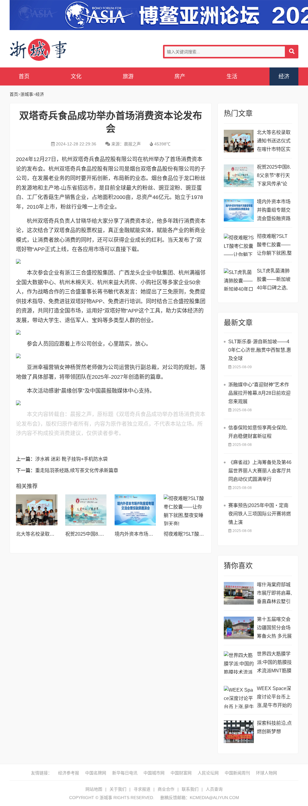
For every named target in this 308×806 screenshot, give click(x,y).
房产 (179, 76)
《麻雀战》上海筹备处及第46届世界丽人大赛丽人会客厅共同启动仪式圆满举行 (259, 471)
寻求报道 (142, 789)
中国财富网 (181, 772)
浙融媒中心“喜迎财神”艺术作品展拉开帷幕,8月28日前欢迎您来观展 (259, 393)
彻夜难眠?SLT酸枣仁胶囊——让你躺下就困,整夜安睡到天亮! (274, 245)
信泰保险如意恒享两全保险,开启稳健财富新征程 (257, 432)
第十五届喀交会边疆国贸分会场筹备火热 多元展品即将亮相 (274, 628)
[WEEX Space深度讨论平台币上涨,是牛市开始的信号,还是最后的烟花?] (239, 697)
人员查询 (214, 789)
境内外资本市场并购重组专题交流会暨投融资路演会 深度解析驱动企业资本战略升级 (274, 211)
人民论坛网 (208, 772)
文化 (76, 76)
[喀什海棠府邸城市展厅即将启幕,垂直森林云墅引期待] (239, 593)
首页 (24, 76)
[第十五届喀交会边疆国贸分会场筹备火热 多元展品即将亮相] (239, 628)
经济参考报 (68, 772)
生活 (231, 76)
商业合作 (166, 789)
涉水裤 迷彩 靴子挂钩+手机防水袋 (71, 459)
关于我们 (117, 789)
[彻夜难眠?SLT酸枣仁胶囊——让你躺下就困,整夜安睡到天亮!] (184, 509)
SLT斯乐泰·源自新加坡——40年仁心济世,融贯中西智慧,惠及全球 (259, 350)
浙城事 (58, 50)
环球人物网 (266, 772)
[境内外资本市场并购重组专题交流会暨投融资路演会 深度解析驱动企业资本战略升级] (135, 509)
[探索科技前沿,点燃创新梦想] (239, 731)
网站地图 (93, 789)
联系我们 (190, 789)
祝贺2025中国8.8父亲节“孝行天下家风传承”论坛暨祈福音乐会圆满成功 (274, 176)
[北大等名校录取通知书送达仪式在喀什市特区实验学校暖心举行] (36, 509)
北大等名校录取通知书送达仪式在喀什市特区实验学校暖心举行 (274, 142)
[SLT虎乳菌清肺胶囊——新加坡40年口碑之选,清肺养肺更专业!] (239, 279)
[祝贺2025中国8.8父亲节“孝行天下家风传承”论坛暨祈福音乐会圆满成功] (86, 509)
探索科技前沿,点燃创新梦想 (274, 727)
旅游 (128, 76)
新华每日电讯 (124, 772)
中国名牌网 (95, 772)
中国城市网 (154, 772)
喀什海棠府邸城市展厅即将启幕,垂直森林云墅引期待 (274, 594)
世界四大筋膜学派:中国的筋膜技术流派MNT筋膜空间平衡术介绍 (274, 663)
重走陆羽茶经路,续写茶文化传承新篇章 (76, 470)
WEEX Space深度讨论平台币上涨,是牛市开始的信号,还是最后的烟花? (274, 698)
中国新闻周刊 (237, 772)
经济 (284, 76)
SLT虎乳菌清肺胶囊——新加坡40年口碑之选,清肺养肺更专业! (274, 280)
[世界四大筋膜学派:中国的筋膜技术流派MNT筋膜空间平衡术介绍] (239, 662)
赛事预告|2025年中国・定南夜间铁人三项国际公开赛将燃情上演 (259, 514)
